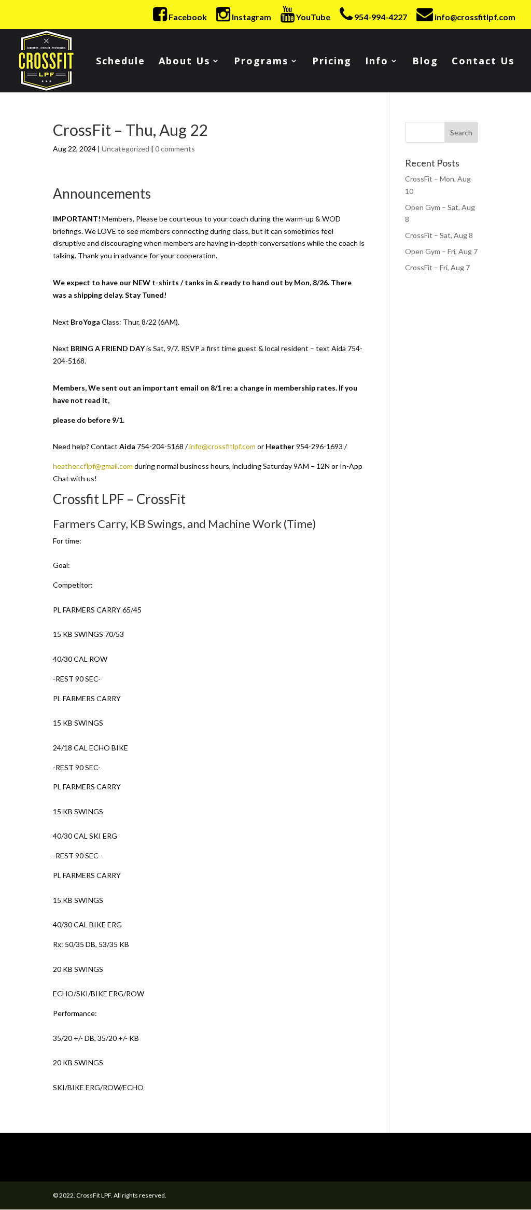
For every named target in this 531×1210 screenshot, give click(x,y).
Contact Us (483, 62)
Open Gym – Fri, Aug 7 (441, 251)
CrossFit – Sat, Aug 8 (439, 235)
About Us (184, 62)
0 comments (175, 148)
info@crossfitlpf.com (222, 446)
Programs (261, 62)
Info (376, 62)
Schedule (120, 62)
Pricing (332, 62)
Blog (425, 62)
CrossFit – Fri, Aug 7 (437, 267)
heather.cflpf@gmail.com (93, 466)
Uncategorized (125, 148)
